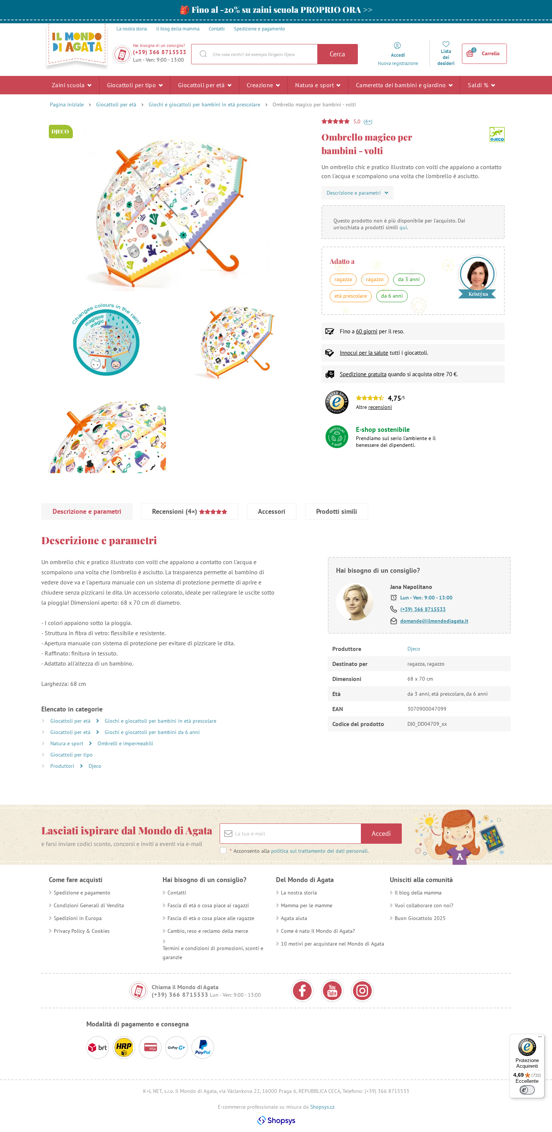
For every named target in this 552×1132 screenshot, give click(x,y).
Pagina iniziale (67, 104)
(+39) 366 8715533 (160, 52)
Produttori (63, 766)
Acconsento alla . (299, 850)
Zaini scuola (69, 85)
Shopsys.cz (322, 1106)
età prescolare (351, 295)
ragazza (343, 279)
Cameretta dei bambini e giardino (402, 85)
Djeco (95, 766)
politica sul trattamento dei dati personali (319, 850)
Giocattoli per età (202, 85)
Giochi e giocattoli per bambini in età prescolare (204, 104)
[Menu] (539, 1038)
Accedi (381, 833)
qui (403, 227)
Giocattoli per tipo (132, 85)
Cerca (337, 54)
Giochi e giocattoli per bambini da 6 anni (152, 732)
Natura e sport (315, 85)
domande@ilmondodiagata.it (434, 620)
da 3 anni (409, 279)
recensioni (380, 407)
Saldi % (479, 85)
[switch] (527, 1089)
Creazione (261, 85)
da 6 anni (392, 295)
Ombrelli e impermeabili (125, 743)
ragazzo (375, 279)
